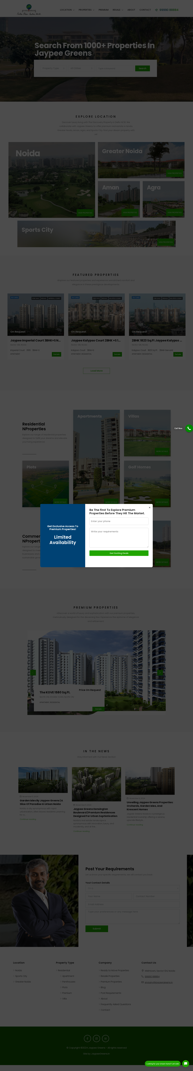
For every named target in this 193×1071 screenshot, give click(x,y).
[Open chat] (185, 1063)
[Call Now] (189, 428)
